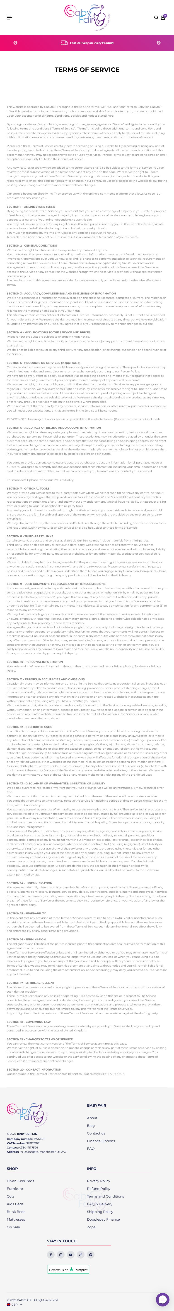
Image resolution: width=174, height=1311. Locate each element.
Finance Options (101, 1141)
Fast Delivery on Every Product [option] (92, 43)
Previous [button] (15, 43)
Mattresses (16, 1219)
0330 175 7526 (28, 1147)
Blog (91, 1125)
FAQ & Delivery (99, 1204)
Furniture (15, 1188)
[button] (162, 1299)
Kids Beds (15, 1204)
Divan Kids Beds (20, 1181)
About (92, 1118)
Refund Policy (98, 1188)
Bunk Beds (16, 1212)
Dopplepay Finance (103, 1219)
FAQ (91, 1148)
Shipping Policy (100, 1212)
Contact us (96, 1133)
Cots (10, 1196)
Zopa (91, 1227)
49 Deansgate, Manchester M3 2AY (42, 1151)
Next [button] (158, 43)
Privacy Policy (98, 1181)
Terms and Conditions (105, 1196)
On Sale (13, 1227)
